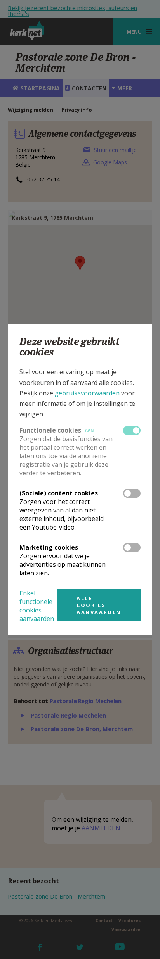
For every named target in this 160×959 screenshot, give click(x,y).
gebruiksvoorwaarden (87, 393)
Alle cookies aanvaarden (99, 605)
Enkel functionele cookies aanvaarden (36, 606)
